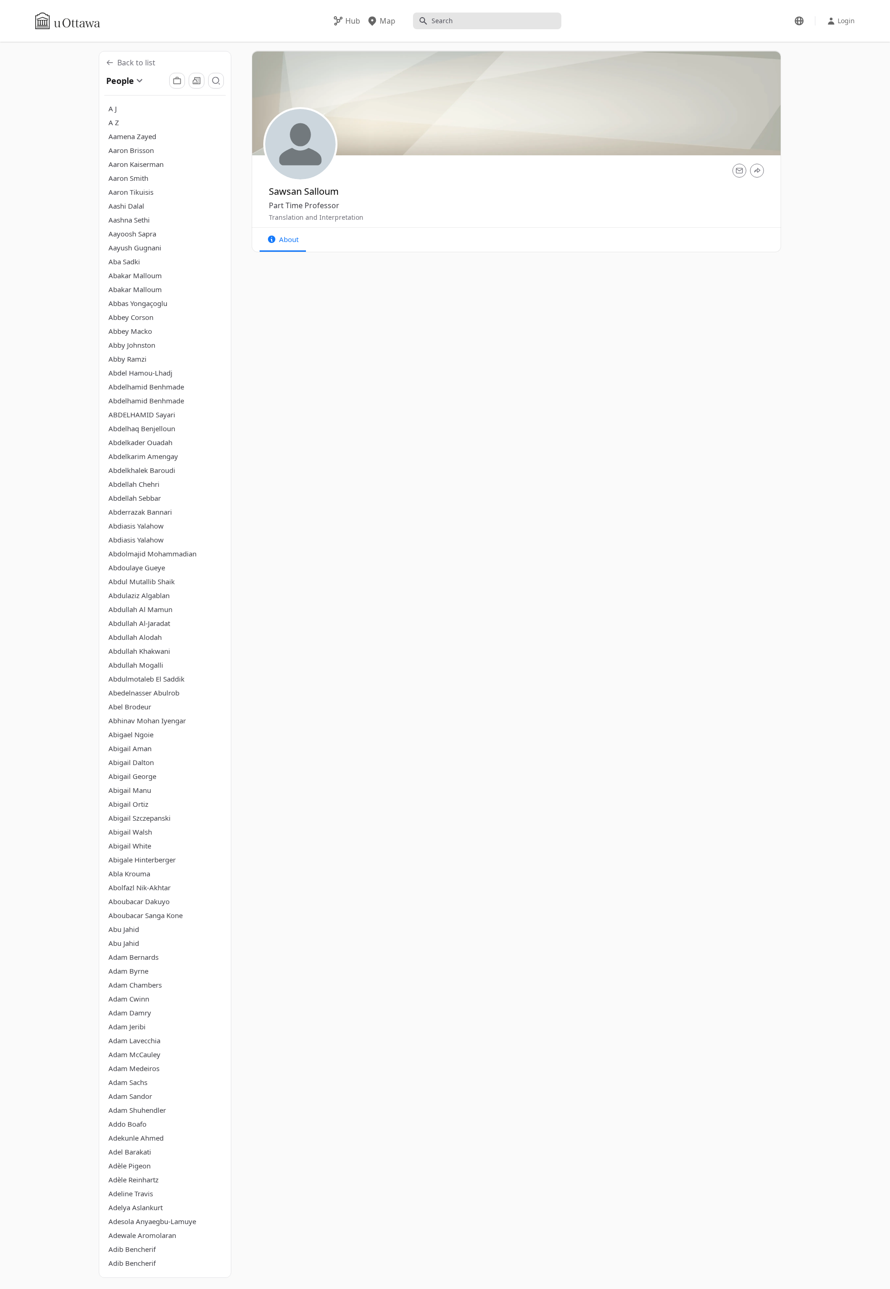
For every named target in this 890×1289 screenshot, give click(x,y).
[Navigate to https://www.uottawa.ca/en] (67, 21)
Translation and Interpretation (316, 217)
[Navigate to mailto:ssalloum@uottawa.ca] (739, 171)
